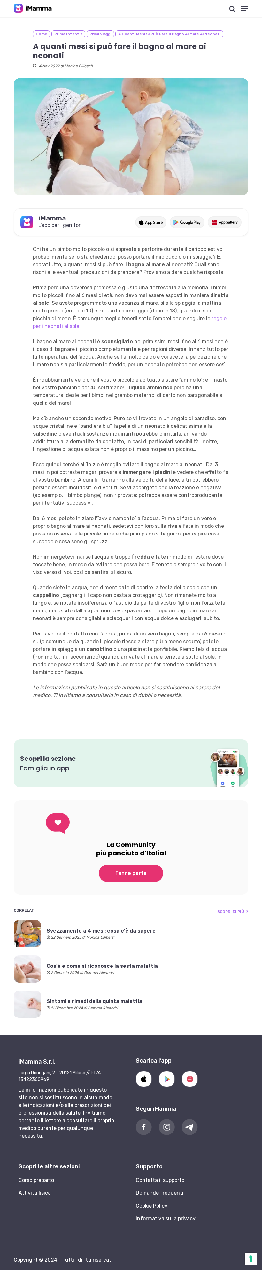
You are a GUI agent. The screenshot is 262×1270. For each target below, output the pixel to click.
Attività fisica (35, 1193)
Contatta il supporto (160, 1180)
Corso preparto (36, 1180)
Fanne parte (131, 873)
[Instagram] (167, 1127)
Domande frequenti (159, 1193)
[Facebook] (144, 1127)
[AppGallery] (190, 1079)
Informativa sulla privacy (166, 1219)
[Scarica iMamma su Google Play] (187, 222)
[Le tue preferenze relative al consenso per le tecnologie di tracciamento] (251, 1259)
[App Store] (144, 1079)
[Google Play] (167, 1079)
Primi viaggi (100, 34)
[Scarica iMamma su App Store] (150, 222)
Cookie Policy (151, 1206)
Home (41, 34)
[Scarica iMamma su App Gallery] (225, 222)
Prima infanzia (68, 34)
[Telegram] (190, 1127)
